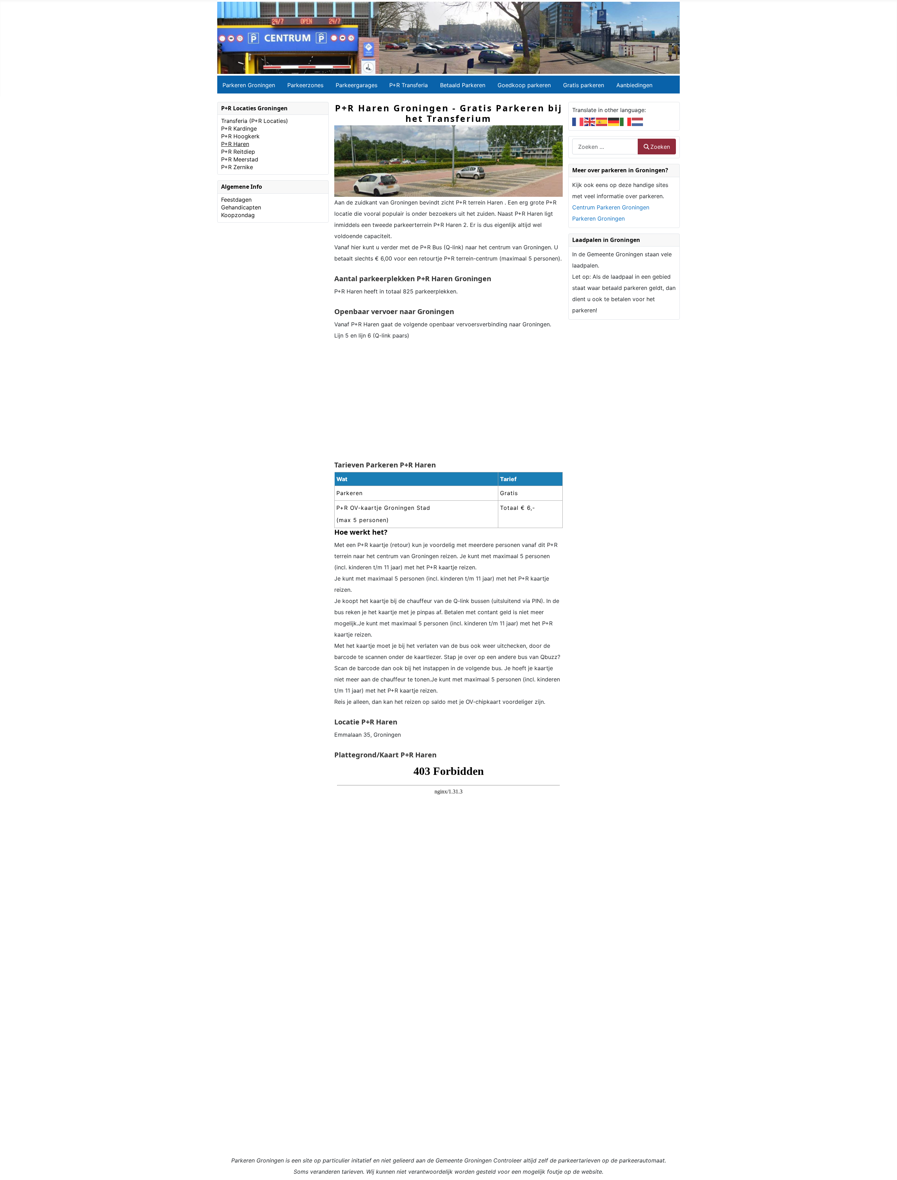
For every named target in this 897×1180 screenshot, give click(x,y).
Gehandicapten (241, 207)
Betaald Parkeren (462, 85)
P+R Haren (235, 143)
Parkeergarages (356, 85)
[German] (614, 121)
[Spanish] (602, 121)
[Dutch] (638, 121)
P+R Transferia (408, 85)
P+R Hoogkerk (240, 136)
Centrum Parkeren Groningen (610, 207)
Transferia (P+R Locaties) (254, 120)
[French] (578, 121)
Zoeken (660, 146)
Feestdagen (236, 199)
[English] (590, 121)
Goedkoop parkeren (524, 85)
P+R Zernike (237, 167)
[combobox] (605, 146)
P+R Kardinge (239, 128)
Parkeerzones (305, 85)
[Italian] (626, 121)
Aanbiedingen (634, 85)
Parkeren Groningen (248, 85)
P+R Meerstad (239, 159)
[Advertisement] (448, 401)
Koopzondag (238, 214)
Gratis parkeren (583, 85)
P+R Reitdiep (238, 151)
